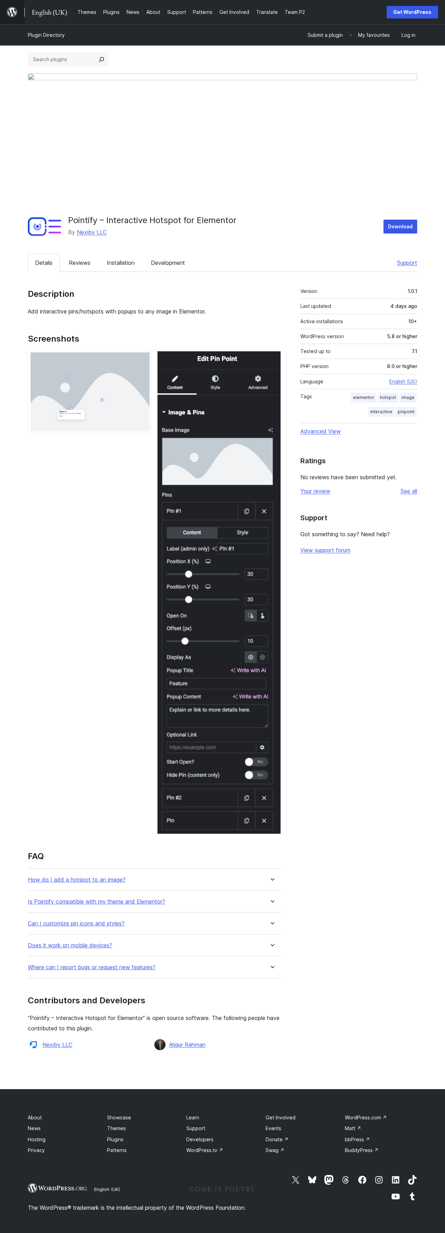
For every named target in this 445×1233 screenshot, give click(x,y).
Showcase (119, 1117)
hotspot (388, 397)
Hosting (37, 1139)
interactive (381, 411)
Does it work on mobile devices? (70, 945)
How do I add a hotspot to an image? (77, 879)
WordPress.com (366, 1117)
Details (43, 262)
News (34, 1128)
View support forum (325, 550)
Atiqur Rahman (187, 1044)
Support (407, 262)
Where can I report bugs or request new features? (91, 967)
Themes (116, 1128)
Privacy (36, 1150)
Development (168, 262)
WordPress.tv (204, 1150)
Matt (353, 1128)
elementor (363, 397)
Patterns (117, 1150)
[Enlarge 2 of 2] (271, 360)
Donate (277, 1139)
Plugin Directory (46, 35)
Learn (192, 1117)
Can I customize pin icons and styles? (76, 923)
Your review (315, 491)
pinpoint (406, 411)
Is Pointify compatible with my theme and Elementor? (96, 901)
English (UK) (107, 1189)
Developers (199, 1139)
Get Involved (281, 1117)
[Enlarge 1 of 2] (142, 360)
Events (273, 1128)
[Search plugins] (101, 59)
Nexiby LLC (92, 232)
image (408, 397)
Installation (121, 262)
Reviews (79, 262)
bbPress (357, 1139)
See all (408, 491)
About (35, 1117)
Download (400, 226)
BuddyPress (362, 1150)
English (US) (403, 381)
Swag (275, 1150)
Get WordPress (412, 12)
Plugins (115, 1139)
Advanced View (320, 431)
